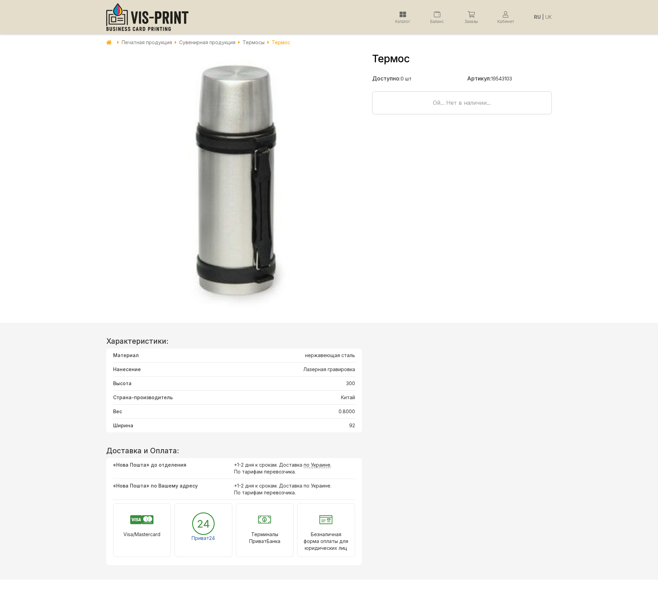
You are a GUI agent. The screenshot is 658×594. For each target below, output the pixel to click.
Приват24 (203, 538)
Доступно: (386, 78)
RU (537, 17)
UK (548, 17)
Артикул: (479, 78)
